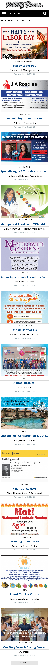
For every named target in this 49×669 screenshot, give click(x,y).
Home (17, 13)
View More (24, 662)
